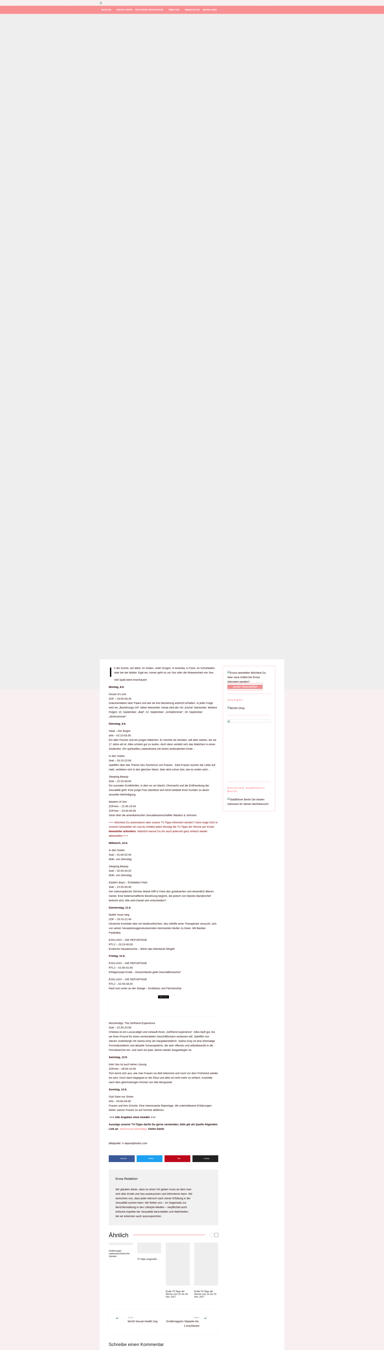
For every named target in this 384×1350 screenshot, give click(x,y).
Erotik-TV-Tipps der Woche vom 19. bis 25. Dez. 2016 (169, 1008)
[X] (273, 10)
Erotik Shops (124, 10)
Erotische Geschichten (149, 10)
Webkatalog (192, 10)
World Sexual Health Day (143, 1320)
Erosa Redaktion (127, 1178)
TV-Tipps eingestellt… (148, 1259)
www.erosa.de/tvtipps (133, 1128)
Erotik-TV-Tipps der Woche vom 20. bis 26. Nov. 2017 (177, 1294)
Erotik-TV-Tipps (135, 1003)
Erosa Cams (210, 10)
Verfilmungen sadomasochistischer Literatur (119, 1253)
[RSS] (278, 10)
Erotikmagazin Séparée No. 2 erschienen (182, 1322)
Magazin (106, 10)
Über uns (174, 10)
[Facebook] (269, 10)
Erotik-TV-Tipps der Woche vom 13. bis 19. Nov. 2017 (205, 1294)
